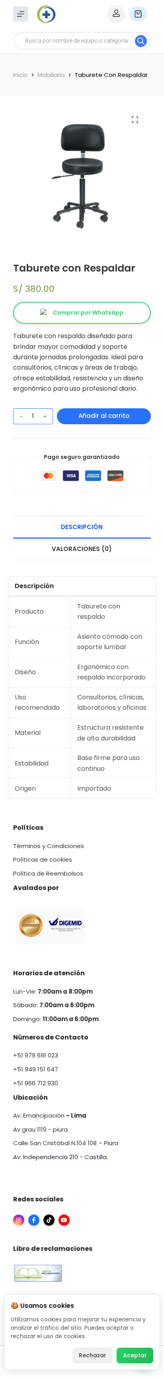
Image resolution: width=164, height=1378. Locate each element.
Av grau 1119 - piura (40, 1129)
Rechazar (92, 1355)
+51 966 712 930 (35, 1083)
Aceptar (135, 1355)
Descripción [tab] (82, 527)
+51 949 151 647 (35, 1069)
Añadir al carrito (103, 415)
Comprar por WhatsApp (88, 313)
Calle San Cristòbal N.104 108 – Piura (65, 1143)
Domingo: (28, 1019)
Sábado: (53, 1005)
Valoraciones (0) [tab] (82, 549)
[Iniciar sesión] (116, 14)
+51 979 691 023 (35, 1055)
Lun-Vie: (53, 991)
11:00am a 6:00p (67, 1019)
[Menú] (20, 14)
